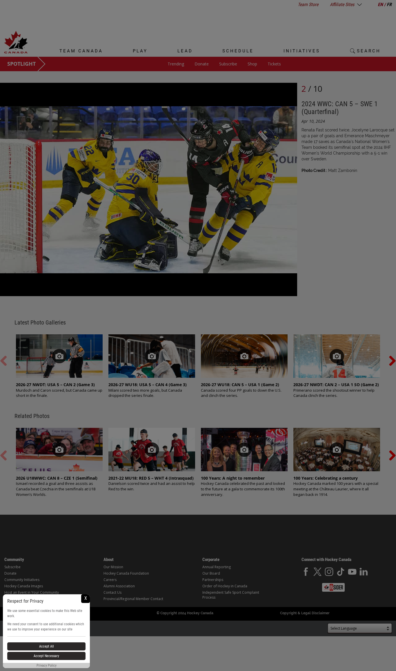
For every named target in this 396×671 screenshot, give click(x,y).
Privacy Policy (47, 665)
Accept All (46, 646)
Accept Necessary (46, 656)
